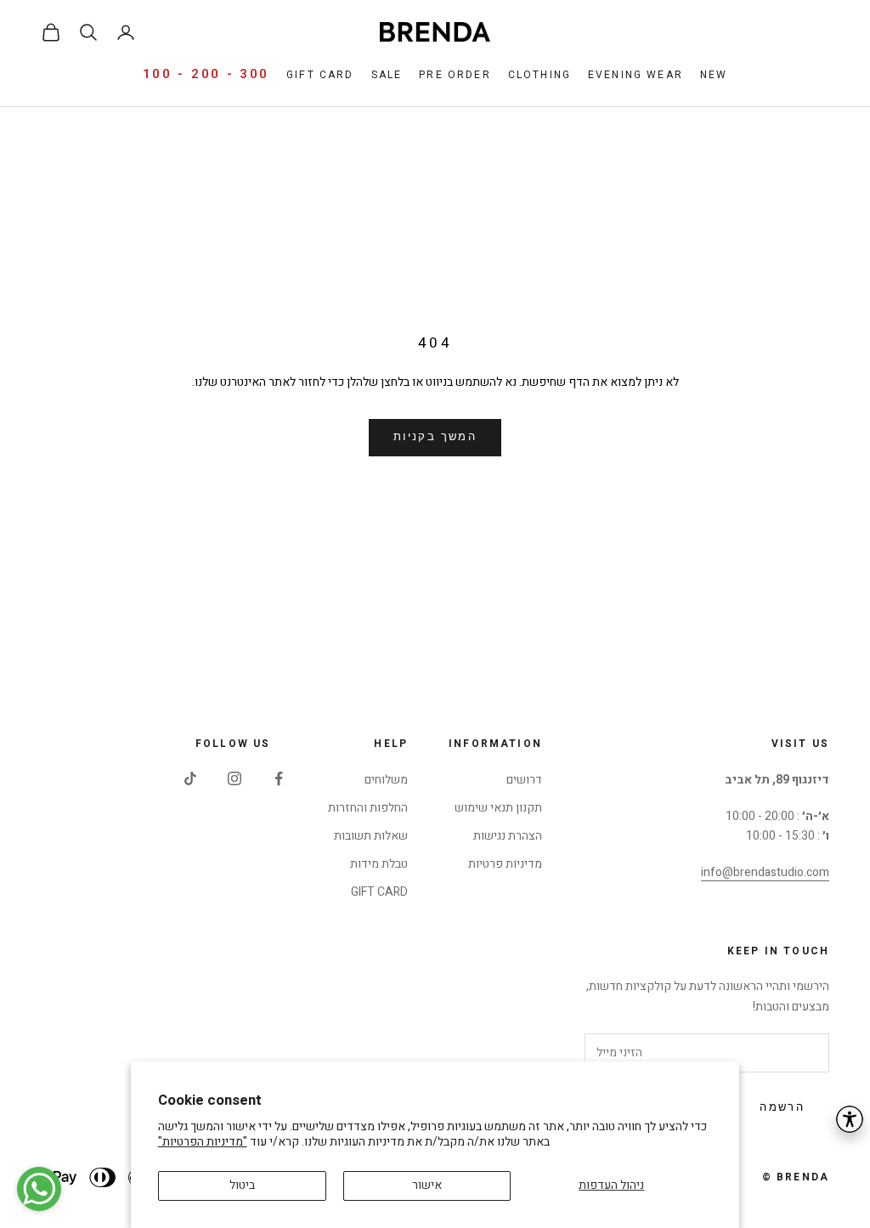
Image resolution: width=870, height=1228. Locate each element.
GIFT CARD (379, 892)
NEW (713, 74)
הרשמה (782, 1107)
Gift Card (319, 74)
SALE (387, 74)
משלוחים (386, 780)
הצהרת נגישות (507, 836)
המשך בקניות (435, 436)
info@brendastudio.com (765, 872)
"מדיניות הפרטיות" (202, 1142)
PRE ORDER (454, 74)
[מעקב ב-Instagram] (234, 778)
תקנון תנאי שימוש (498, 808)
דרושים (524, 780)
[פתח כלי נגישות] (849, 1119)
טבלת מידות (379, 864)
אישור (427, 1185)
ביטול (242, 1185)
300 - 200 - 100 (206, 74)
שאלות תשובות (371, 836)
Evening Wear (635, 74)
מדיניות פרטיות (505, 864)
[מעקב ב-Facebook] (278, 778)
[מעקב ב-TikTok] (190, 778)
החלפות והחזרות (368, 808)
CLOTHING (539, 74)
